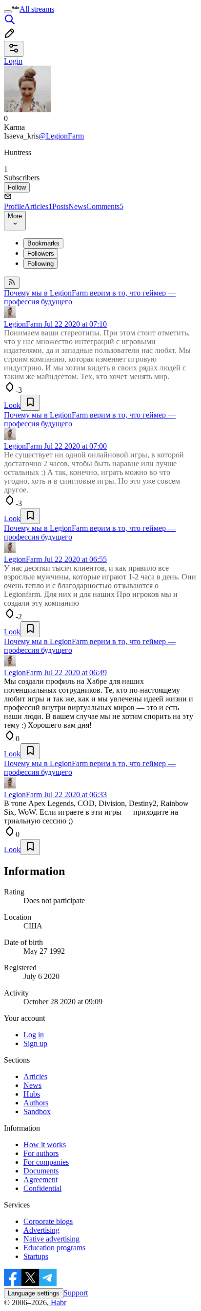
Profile (14, 206)
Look (12, 405)
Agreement (40, 1179)
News (77, 206)
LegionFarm (23, 324)
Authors (35, 1103)
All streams (37, 9)
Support (75, 1293)
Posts (60, 206)
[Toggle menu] (8, 11)
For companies (46, 1162)
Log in (33, 1035)
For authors (41, 1153)
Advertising (41, 1230)
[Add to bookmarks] (30, 403)
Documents (41, 1171)
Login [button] (13, 61)
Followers (40, 253)
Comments (104, 206)
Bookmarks (43, 243)
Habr (57, 1302)
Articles (38, 206)
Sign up (35, 1043)
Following (40, 263)
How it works (44, 1144)
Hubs (31, 1094)
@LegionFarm (61, 136)
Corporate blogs (48, 1221)
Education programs (54, 1247)
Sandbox (37, 1111)
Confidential (42, 1188)
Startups (35, 1256)
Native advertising (51, 1239)
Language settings (34, 1293)
